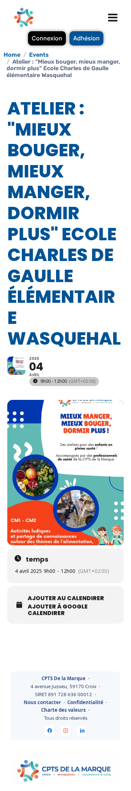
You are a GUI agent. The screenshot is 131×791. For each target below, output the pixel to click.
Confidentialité (85, 703)
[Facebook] (49, 730)
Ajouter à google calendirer (58, 610)
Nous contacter (42, 703)
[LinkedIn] (81, 730)
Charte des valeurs (63, 710)
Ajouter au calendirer (66, 598)
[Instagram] (65, 730)
